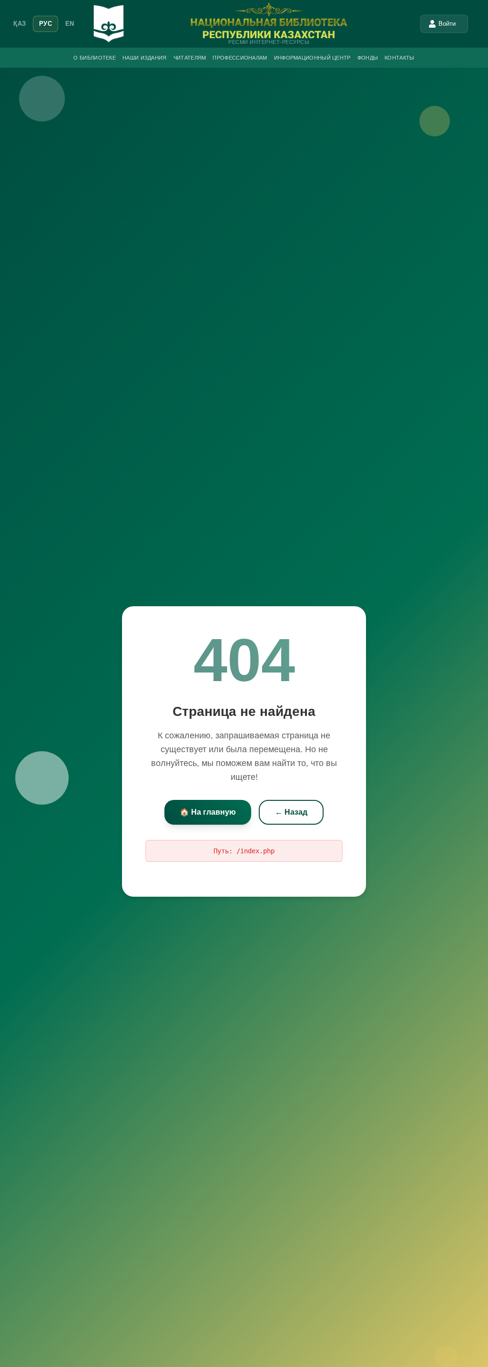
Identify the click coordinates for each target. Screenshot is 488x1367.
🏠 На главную (208, 812)
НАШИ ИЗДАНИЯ (144, 58)
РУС (45, 23)
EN (69, 23)
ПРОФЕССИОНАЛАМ (240, 58)
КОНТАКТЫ (399, 58)
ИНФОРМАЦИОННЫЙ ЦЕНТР (312, 58)
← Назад (291, 812)
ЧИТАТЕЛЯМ (189, 58)
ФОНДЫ (367, 58)
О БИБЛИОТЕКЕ (94, 58)
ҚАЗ (19, 23)
